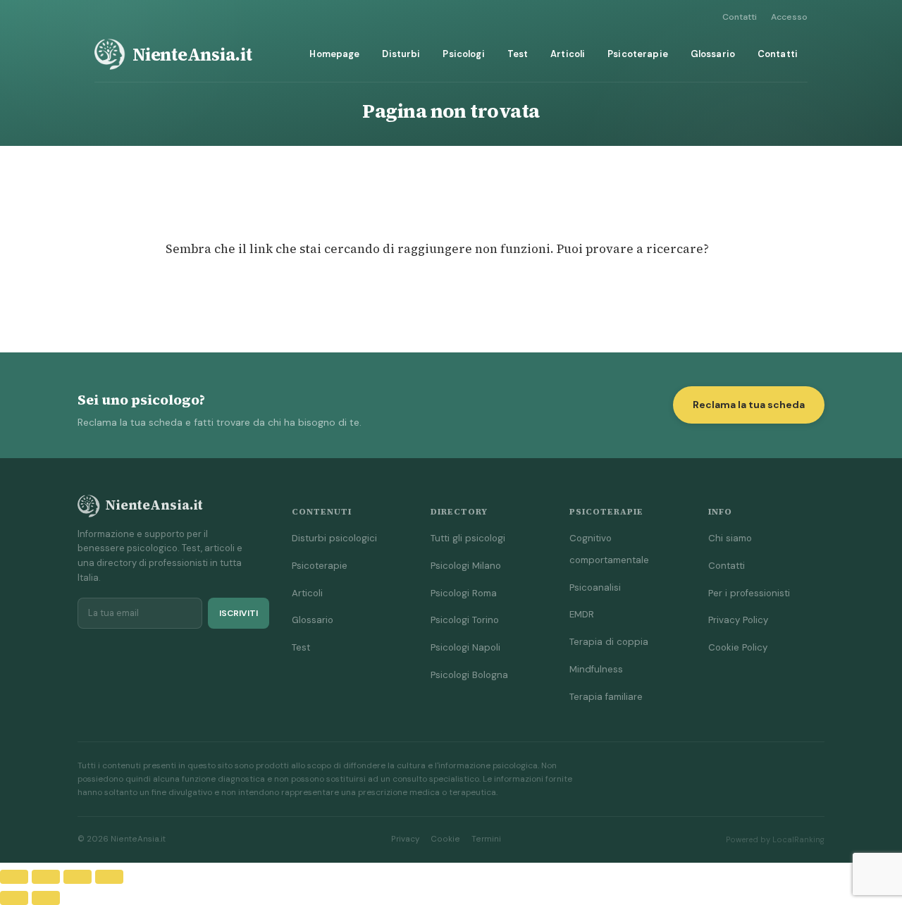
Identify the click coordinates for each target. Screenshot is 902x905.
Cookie (445, 839)
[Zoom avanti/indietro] (14, 877)
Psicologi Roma (464, 593)
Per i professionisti (749, 593)
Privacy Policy (738, 620)
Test (518, 54)
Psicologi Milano (466, 566)
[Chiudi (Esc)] (109, 877)
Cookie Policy (737, 647)
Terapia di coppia (608, 642)
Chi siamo (730, 538)
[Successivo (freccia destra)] (46, 898)
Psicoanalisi (595, 587)
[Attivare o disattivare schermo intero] (46, 877)
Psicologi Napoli (465, 647)
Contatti (739, 17)
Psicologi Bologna (469, 675)
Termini (486, 839)
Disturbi (401, 54)
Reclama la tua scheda (749, 404)
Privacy (405, 839)
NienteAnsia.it (192, 54)
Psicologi (463, 54)
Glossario (713, 54)
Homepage (334, 54)
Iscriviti (238, 613)
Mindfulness (596, 669)
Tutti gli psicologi (468, 538)
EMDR (581, 614)
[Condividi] (77, 877)
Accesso (789, 17)
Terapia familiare (606, 697)
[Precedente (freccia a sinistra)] (14, 898)
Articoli (567, 54)
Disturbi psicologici (334, 538)
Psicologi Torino (465, 620)
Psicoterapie (637, 54)
